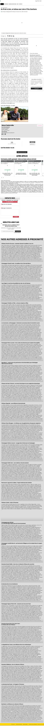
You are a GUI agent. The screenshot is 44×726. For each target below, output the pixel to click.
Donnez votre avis (22, 152)
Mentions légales (25, 724)
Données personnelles (19, 724)
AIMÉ (33, 142)
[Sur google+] (11, 36)
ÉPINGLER (33, 144)
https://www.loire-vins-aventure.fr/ (8, 132)
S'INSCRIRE (18, 231)
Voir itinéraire (40, 125)
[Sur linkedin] (13, 36)
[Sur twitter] (9, 36)
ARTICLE (2, 4)
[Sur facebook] (7, 36)
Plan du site (13, 724)
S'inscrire (36, 88)
